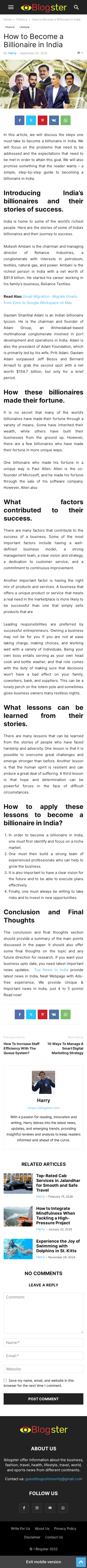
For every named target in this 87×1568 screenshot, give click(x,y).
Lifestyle (24, 27)
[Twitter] (31, 120)
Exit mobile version (43, 1561)
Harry (12, 53)
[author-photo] (43, 1094)
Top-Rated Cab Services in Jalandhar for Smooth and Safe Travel (58, 1183)
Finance (21, 19)
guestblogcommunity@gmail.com (53, 1479)
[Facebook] (19, 120)
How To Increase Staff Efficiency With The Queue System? (21, 1048)
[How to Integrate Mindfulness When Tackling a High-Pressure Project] (18, 1217)
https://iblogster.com (43, 1108)
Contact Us (54, 1537)
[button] (11, 7)
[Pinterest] (42, 120)
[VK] (54, 120)
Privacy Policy (65, 1528)
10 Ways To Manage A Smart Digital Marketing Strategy (65, 1048)
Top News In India (52, 970)
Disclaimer (32, 1537)
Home (8, 19)
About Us (42, 1528)
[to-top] (81, 1560)
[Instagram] (37, 1508)
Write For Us (20, 1528)
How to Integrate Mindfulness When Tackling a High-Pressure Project (55, 1215)
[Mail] (50, 1508)
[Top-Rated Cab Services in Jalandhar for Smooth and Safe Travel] (18, 1184)
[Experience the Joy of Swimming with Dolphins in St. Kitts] (18, 1249)
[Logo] (43, 1434)
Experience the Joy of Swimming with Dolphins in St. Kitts (58, 1246)
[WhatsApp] (66, 120)
